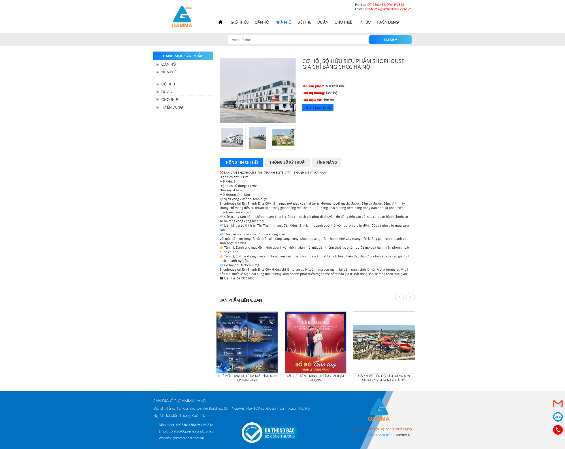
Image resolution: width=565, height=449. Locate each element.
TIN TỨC (364, 22)
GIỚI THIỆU (240, 22)
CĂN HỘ (262, 22)
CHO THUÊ (343, 22)
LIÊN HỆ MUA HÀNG (317, 107)
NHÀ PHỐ (283, 22)
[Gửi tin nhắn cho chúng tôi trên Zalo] (558, 417)
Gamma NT (403, 434)
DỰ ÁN (322, 22)
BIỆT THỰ (304, 22)
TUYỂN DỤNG (388, 22)
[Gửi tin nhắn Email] (558, 404)
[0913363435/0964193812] (558, 430)
